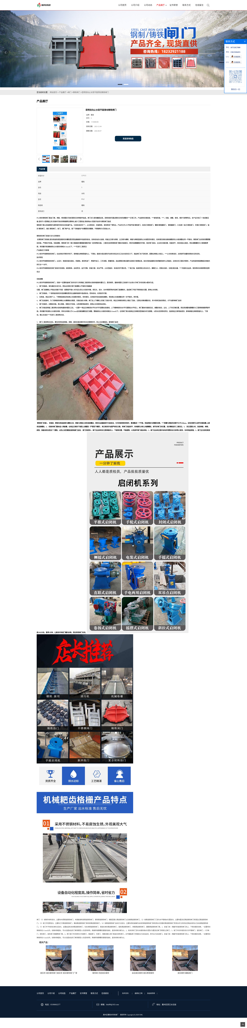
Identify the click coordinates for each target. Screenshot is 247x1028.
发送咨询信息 (128, 139)
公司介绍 (51, 993)
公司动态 (61, 993)
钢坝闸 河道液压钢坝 (100, 973)
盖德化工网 (138, 993)
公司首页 (40, 993)
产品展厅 (62, 92)
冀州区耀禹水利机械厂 (110, 1015)
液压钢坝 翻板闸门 (185, 973)
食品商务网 (151, 993)
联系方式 (94, 993)
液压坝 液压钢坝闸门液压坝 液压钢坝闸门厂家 (58, 973)
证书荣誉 (83, 993)
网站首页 (53, 92)
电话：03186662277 (52, 1005)
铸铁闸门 (76, 92)
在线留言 (105, 993)
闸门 (69, 92)
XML (141, 1015)
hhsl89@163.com (112, 1005)
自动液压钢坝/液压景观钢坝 (143, 973)
